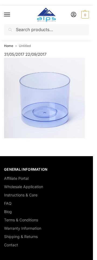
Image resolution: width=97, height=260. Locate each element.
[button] (84, 15)
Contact (11, 245)
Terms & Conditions (21, 220)
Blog (8, 211)
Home (8, 46)
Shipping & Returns (21, 236)
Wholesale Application (23, 186)
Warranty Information (22, 228)
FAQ (8, 203)
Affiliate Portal (16, 178)
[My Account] (73, 15)
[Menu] (12, 15)
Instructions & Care (20, 195)
